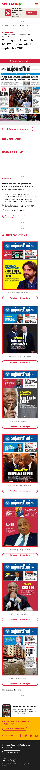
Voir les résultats (21, 216)
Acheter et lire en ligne (20, 298)
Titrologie (24, 26)
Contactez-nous (12, 752)
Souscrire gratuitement (15, 729)
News (14, 26)
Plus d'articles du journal (12, 690)
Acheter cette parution (20, 61)
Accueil (5, 26)
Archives (32, 216)
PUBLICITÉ (19, 21)
